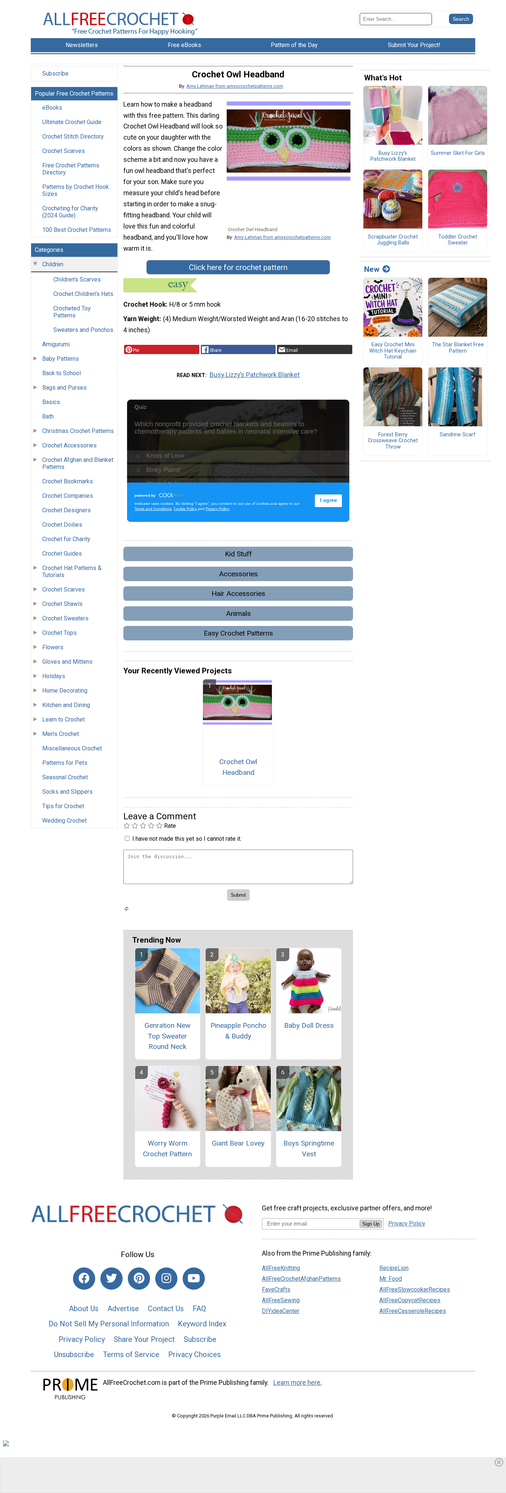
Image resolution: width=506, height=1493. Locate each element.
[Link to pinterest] (139, 1278)
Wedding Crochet (64, 820)
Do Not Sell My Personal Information (109, 1323)
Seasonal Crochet (65, 777)
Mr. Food (390, 1278)
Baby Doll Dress (309, 1025)
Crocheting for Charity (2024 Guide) (70, 212)
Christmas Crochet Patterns (78, 430)
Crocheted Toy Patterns (72, 312)
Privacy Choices (194, 1354)
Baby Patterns (60, 358)
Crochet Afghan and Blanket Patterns (77, 463)
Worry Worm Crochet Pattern (167, 1148)
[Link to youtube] (194, 1278)
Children (52, 264)
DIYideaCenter (280, 1310)
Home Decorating (64, 690)
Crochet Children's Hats (83, 293)
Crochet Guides (62, 553)
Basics (51, 402)
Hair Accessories (238, 593)
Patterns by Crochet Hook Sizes (75, 190)
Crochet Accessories (69, 445)
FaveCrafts (276, 1289)
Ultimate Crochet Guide (71, 122)
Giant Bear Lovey (238, 1143)
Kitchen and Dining (66, 705)
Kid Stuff (238, 554)
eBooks (52, 107)
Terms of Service (131, 1354)
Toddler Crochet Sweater (457, 240)
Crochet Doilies (62, 524)
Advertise (123, 1308)
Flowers (52, 647)
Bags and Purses (64, 387)
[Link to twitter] (111, 1278)
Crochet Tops (59, 632)
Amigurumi (56, 344)
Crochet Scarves (63, 150)
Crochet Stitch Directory (73, 136)
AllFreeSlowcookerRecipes (414, 1289)
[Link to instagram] (166, 1278)
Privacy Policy (82, 1339)
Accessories (238, 574)
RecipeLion (394, 1268)
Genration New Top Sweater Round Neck (167, 1036)
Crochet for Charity (66, 539)
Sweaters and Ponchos (83, 329)
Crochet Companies (67, 495)
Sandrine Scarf (458, 435)
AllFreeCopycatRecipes (409, 1300)
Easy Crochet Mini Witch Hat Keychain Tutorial (392, 351)
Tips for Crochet (63, 806)
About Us (84, 1308)
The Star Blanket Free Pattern (458, 348)
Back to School (61, 373)
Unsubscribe (74, 1354)
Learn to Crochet (63, 719)
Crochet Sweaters (65, 618)
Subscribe (55, 73)
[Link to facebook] (84, 1278)
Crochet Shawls (62, 603)
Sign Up (370, 1224)
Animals (238, 613)
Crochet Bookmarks (67, 481)
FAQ (199, 1308)
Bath (48, 416)
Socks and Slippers (67, 791)
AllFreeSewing (281, 1300)
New (371, 269)
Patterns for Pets (64, 762)
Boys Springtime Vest (308, 1148)
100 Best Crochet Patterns (76, 229)
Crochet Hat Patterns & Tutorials (71, 571)
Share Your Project (144, 1339)
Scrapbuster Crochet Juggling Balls (393, 240)
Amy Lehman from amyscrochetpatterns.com (234, 86)
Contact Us (166, 1308)
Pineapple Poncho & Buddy (238, 1030)
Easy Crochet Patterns (238, 633)
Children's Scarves (77, 279)
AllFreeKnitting (281, 1268)
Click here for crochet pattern (238, 267)
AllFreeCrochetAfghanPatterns (301, 1278)
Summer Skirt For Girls (458, 153)
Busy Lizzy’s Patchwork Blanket (255, 375)
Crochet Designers (66, 510)
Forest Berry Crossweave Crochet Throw (393, 441)
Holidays (53, 676)
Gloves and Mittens (67, 661)
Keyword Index (202, 1323)
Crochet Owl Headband (238, 767)
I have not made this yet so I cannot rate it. (187, 838)
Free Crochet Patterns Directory (70, 169)
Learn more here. (297, 1382)
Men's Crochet (60, 733)
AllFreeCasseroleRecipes (412, 1310)
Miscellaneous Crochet (72, 748)
